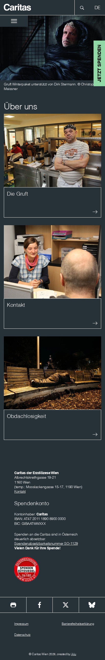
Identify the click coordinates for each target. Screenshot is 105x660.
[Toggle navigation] (14, 21)
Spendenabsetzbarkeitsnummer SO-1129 (46, 543)
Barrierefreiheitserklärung (78, 624)
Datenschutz (22, 635)
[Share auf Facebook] (39, 605)
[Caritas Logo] (17, 6)
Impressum (21, 624)
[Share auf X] (66, 605)
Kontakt (20, 491)
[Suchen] (83, 7)
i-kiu (73, 654)
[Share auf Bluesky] (92, 605)
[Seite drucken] (13, 605)
